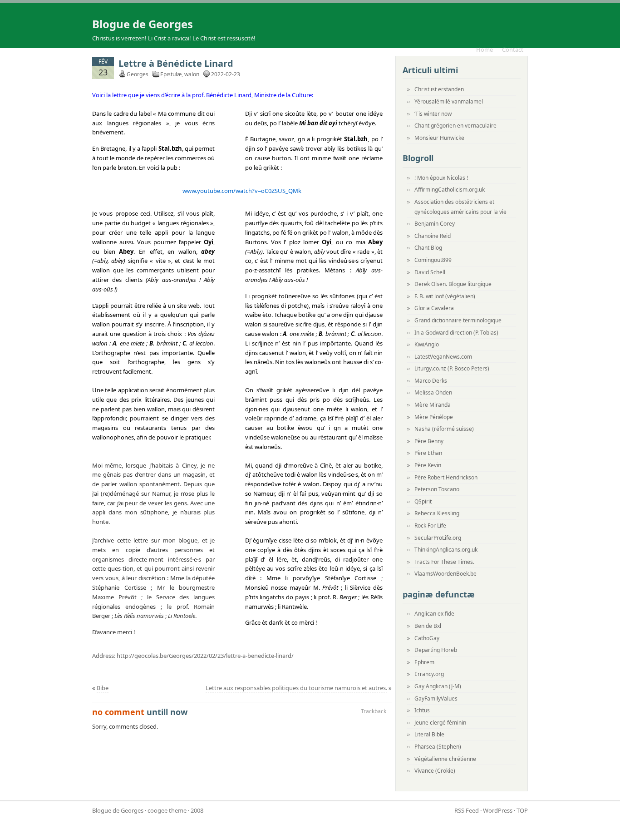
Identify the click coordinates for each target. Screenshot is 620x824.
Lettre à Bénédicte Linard (175, 63)
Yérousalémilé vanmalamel (448, 101)
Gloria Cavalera (434, 308)
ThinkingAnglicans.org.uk (445, 549)
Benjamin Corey (434, 223)
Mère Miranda (432, 405)
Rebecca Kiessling (436, 513)
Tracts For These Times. (444, 562)
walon (191, 74)
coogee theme (167, 810)
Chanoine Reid (432, 236)
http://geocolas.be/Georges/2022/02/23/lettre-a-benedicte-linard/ (205, 655)
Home (484, 49)
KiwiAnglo (426, 344)
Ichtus (422, 710)
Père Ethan (428, 453)
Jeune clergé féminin (440, 722)
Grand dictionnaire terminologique (458, 320)
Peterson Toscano (436, 489)
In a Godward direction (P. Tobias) (456, 332)
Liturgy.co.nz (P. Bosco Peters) (451, 368)
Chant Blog (428, 248)
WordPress (497, 810)
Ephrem (424, 662)
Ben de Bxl (427, 626)
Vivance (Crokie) (434, 771)
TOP (522, 810)
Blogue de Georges (142, 23)
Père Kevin (427, 465)
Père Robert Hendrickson (445, 477)
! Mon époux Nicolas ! (441, 178)
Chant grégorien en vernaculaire (455, 125)
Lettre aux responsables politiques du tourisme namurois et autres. (296, 688)
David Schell (429, 272)
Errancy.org (429, 674)
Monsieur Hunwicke (439, 138)
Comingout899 (433, 260)
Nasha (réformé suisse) (444, 429)
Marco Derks (430, 381)
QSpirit (423, 501)
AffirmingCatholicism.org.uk (449, 189)
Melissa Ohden (433, 392)
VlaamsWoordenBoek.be (445, 573)
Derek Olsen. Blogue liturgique (453, 284)
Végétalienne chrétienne (445, 759)
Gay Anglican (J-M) (437, 686)
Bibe (102, 688)
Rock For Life (430, 525)
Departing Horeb (435, 650)
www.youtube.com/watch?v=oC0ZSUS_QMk (241, 191)
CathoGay (426, 638)
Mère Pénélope (433, 417)
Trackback (373, 711)
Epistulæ (171, 74)
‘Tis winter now (433, 114)
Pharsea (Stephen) (437, 746)
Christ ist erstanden (439, 89)
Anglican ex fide (434, 613)
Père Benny (428, 441)
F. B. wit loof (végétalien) (444, 296)
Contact (512, 49)
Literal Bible (429, 734)
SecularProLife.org (437, 538)
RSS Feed (466, 810)
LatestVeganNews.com (443, 356)
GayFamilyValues (436, 698)
